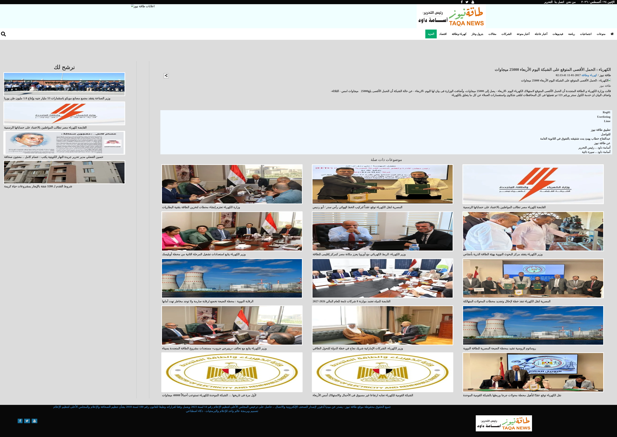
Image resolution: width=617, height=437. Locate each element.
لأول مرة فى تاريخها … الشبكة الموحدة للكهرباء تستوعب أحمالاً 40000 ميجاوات (209, 395)
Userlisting (603, 116)
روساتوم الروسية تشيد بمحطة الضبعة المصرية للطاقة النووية (499, 348)
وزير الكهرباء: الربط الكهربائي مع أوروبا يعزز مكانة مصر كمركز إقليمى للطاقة (359, 254)
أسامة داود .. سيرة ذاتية (596, 152)
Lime (607, 121)
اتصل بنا (559, 2)
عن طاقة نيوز (602, 143)
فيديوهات (558, 33)
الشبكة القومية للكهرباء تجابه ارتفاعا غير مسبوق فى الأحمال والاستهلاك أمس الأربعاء (363, 395)
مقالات (492, 33)
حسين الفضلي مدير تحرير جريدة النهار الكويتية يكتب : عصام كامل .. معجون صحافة (53, 157)
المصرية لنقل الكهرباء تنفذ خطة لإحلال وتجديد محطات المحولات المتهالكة (506, 301)
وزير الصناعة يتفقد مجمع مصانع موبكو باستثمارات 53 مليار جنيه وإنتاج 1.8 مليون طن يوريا (57, 98)
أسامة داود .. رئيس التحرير (594, 147)
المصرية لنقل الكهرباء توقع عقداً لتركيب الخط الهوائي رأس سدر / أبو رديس (357, 207)
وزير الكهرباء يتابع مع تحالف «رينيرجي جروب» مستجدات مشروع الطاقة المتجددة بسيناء (214, 348)
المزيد (431, 33)
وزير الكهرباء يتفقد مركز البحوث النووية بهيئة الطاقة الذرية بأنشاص (503, 254)
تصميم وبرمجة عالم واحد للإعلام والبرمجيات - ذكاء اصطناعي (222, 411)
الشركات (506, 33)
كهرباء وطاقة (459, 33)
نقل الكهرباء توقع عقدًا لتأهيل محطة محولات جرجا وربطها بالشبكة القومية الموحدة (512, 395)
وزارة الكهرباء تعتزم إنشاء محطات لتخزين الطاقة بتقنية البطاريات (201, 207)
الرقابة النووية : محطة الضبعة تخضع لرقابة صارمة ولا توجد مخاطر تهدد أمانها (207, 301)
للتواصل (605, 134)
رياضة (571, 33)
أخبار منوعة (523, 33)
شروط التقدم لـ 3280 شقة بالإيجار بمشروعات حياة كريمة (38, 186)
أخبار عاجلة (541, 33)
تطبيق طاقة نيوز (600, 129)
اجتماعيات (586, 33)
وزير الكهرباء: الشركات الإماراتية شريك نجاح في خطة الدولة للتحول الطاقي (358, 348)
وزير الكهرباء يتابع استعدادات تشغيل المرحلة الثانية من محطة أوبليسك (204, 254)
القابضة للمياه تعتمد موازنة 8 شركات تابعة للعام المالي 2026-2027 (351, 301)
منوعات (601, 33)
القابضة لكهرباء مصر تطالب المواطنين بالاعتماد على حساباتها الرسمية (504, 207)
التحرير (548, 2)
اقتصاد (443, 33)
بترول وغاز (477, 33)
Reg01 (606, 112)
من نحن (571, 2)
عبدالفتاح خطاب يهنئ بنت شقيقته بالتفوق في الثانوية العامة (575, 138)
